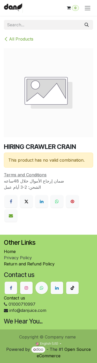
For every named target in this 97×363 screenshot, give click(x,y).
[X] (26, 201)
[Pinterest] (72, 201)
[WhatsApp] (57, 201)
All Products (21, 39)
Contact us (14, 298)
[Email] (11, 215)
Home (10, 251)
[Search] (86, 25)
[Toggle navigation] (87, 8)
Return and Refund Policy (29, 263)
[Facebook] (11, 201)
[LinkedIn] (41, 201)
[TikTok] (72, 288)
